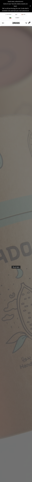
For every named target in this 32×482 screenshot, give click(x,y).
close (30, 6)
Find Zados (9, 14)
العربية (16, 14)
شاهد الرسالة (16, 267)
